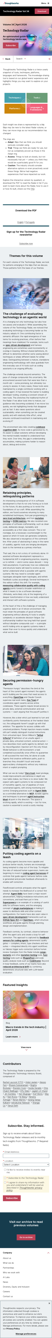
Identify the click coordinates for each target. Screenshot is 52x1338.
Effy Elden (25, 1091)
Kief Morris (38, 1094)
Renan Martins (19, 1100)
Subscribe (12, 1198)
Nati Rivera (12, 1097)
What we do (8, 1263)
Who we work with (11, 1272)
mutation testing (29, 955)
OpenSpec (28, 920)
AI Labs (6, 1277)
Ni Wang (23, 1097)
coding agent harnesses (34, 873)
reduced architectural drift (16, 966)
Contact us (8, 1296)
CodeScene (35, 961)
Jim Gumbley (10, 1094)
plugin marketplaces (23, 908)
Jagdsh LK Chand (39, 1091)
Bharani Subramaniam (18, 1085)
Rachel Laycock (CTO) (13, 1082)
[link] (42, 11)
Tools (36, 97)
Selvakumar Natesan (20, 1102)
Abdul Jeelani (31, 1082)
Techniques (14, 97)
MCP (32, 793)
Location (8, 1161)
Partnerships (8, 1268)
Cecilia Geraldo (34, 1088)
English (20, 222)
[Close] (49, 1303)
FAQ (32, 189)
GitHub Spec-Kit (11, 920)
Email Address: (11, 1152)
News (5, 1282)
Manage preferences (26, 1334)
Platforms (14, 108)
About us (7, 1258)
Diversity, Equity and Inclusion (16, 1287)
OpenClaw (18, 697)
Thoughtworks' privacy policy (24, 1189)
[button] (26, 1048)
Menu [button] (43, 3)
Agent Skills (41, 790)
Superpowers (9, 902)
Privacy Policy (13, 1328)
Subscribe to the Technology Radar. (25, 1178)
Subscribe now (26, 243)
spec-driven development (18, 345)
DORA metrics (19, 521)
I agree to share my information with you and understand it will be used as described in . (25, 1186)
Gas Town (31, 700)
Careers (6, 1291)
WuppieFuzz (29, 958)
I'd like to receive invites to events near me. (26, 1171)
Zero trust (30, 773)
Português (30, 222)
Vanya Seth (13, 1105)
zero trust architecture (14, 518)
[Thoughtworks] (11, 3)
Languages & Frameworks (36, 108)
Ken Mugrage (25, 1094)
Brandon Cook (19, 1088)
